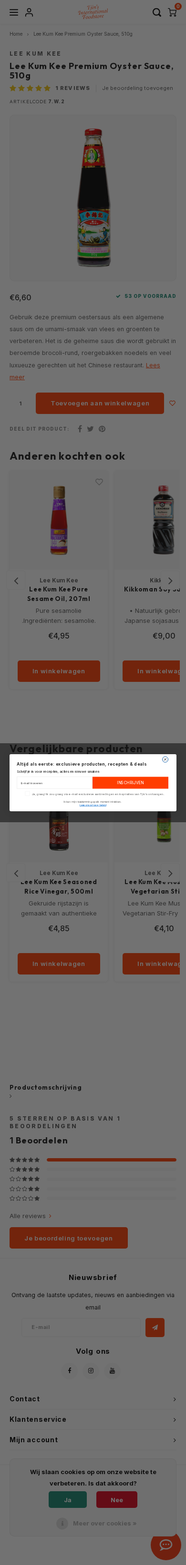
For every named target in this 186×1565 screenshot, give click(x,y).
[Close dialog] (165, 759)
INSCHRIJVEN (130, 782)
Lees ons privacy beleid (93, 804)
